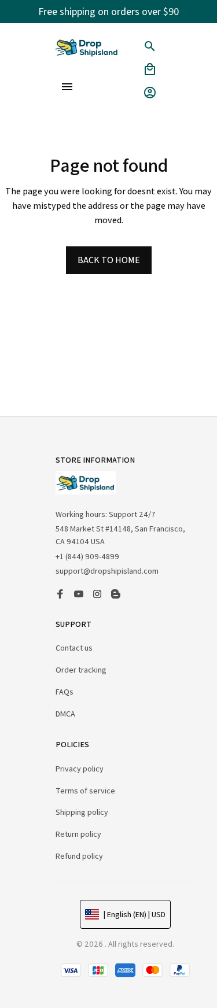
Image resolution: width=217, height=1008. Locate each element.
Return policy (78, 834)
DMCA (65, 713)
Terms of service (85, 790)
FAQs (64, 691)
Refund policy (79, 856)
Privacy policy (80, 768)
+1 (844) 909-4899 (87, 556)
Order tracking (81, 669)
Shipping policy (82, 812)
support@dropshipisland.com (107, 571)
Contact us (74, 648)
